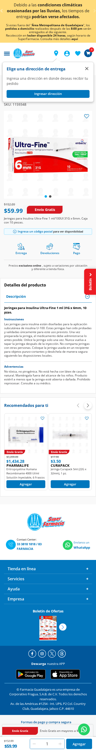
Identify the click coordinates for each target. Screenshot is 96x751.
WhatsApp (82, 547)
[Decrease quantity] (34, 744)
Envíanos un (81, 542)
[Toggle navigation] (7, 53)
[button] (56, 53)
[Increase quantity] (60, 744)
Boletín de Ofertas (48, 611)
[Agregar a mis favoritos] (42, 418)
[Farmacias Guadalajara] (30, 53)
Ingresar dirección (48, 93)
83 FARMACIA (29, 546)
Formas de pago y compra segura (46, 722)
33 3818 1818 (26, 544)
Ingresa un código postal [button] (35, 231)
